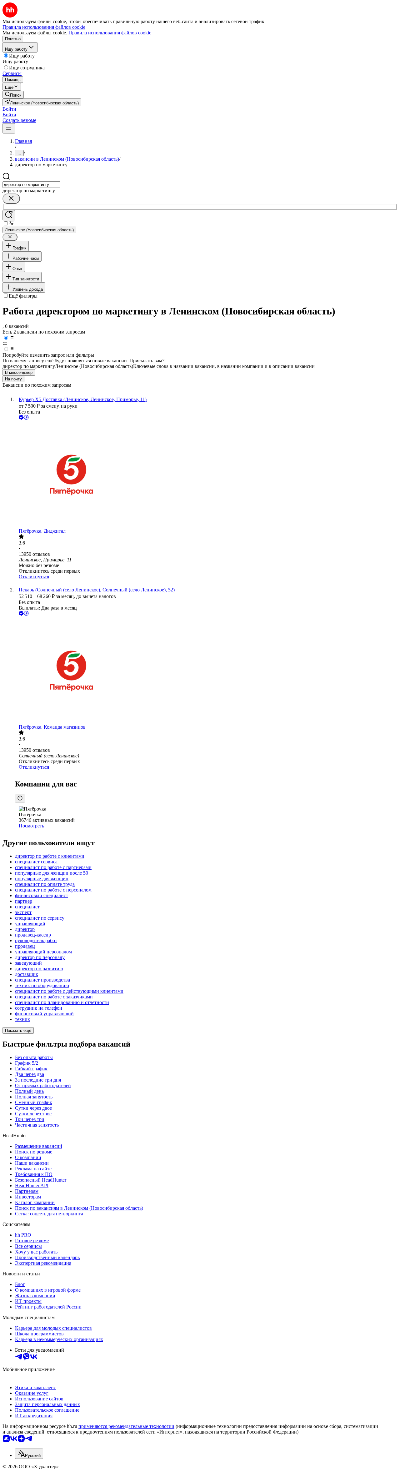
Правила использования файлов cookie (109, 32)
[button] (9, 109)
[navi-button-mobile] (8, 128)
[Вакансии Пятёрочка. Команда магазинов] (206, 670)
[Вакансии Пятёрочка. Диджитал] (206, 474)
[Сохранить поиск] (8, 215)
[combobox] (31, 184)
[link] (13, 94)
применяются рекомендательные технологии (126, 1426)
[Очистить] (11, 198)
